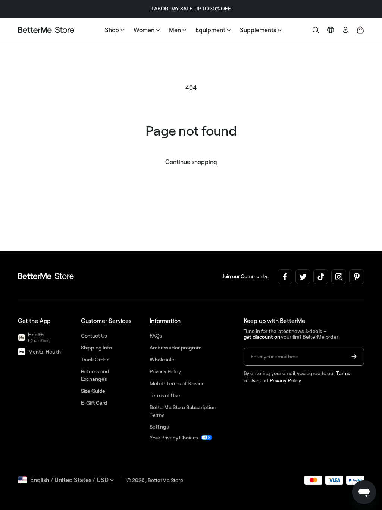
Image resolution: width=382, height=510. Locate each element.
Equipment (210, 30)
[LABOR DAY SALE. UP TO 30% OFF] (50, 9)
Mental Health (44, 351)
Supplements (258, 30)
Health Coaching (39, 337)
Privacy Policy (285, 380)
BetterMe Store (165, 480)
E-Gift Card (94, 402)
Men (175, 30)
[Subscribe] (354, 356)
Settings (159, 427)
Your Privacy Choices (174, 438)
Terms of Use (165, 395)
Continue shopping (191, 161)
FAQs (156, 335)
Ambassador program (175, 347)
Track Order (95, 359)
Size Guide (93, 391)
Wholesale (162, 359)
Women (144, 30)
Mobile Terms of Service (177, 383)
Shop (112, 30)
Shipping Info (96, 347)
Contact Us (94, 335)
